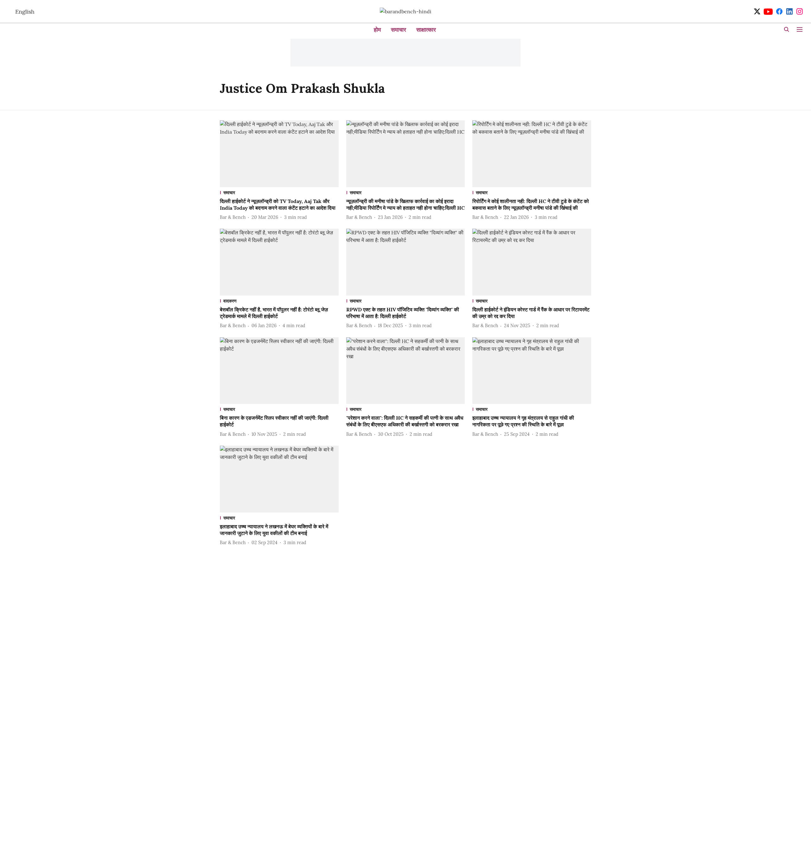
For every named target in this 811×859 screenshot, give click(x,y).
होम (377, 29)
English (25, 11)
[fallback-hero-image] (279, 153)
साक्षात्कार (426, 29)
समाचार (398, 29)
